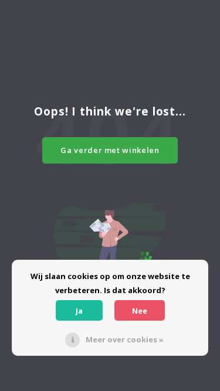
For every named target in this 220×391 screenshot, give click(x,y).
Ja (79, 310)
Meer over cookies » (125, 339)
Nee (139, 310)
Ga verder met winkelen (109, 150)
